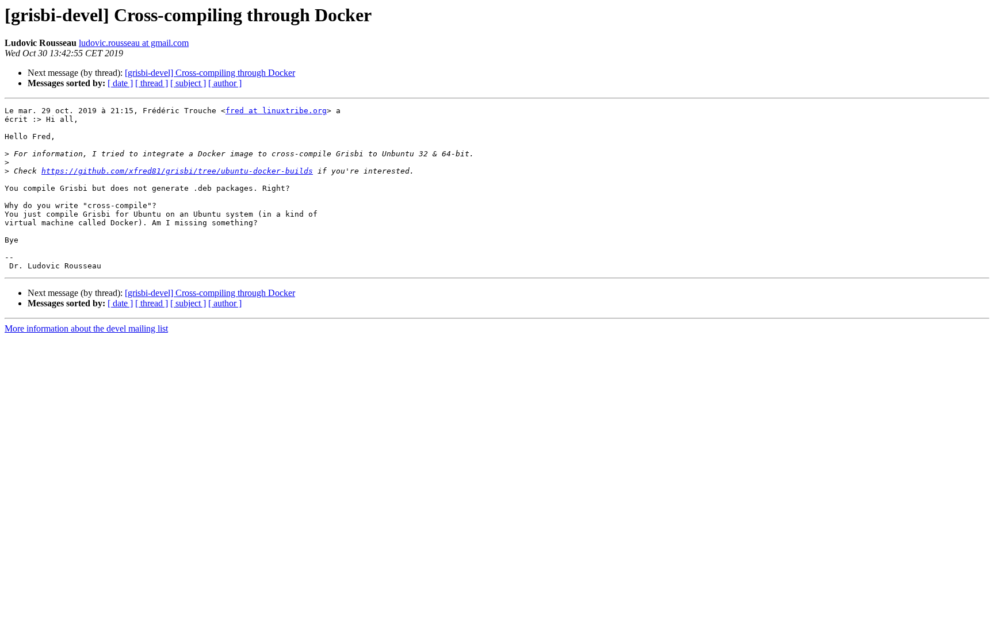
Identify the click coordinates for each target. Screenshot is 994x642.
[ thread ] (151, 83)
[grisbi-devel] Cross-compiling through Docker (210, 73)
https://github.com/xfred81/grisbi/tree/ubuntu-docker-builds (177, 171)
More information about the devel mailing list (86, 328)
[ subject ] (188, 83)
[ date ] (120, 83)
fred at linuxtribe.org (276, 110)
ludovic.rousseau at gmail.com (134, 43)
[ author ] (225, 83)
